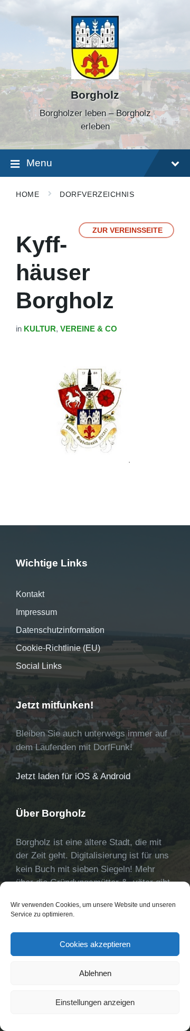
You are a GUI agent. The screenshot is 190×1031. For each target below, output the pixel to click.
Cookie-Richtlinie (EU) (58, 648)
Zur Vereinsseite (127, 230)
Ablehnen (95, 973)
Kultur (40, 329)
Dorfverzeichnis (97, 194)
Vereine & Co (88, 329)
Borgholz (95, 95)
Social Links (39, 665)
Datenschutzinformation (60, 630)
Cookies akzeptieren (95, 944)
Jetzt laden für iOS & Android (73, 776)
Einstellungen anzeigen (95, 1002)
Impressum (36, 612)
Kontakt (30, 594)
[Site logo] (95, 76)
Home (27, 194)
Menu (39, 162)
